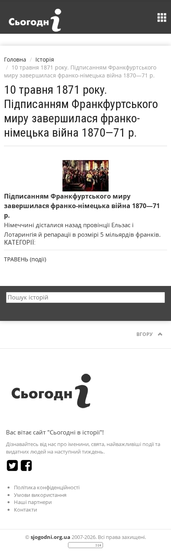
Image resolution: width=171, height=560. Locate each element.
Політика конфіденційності (47, 487)
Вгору (145, 334)
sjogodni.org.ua (50, 537)
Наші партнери (33, 502)
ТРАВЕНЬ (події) (25, 259)
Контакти (25, 509)
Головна (15, 59)
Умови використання (40, 494)
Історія (44, 59)
